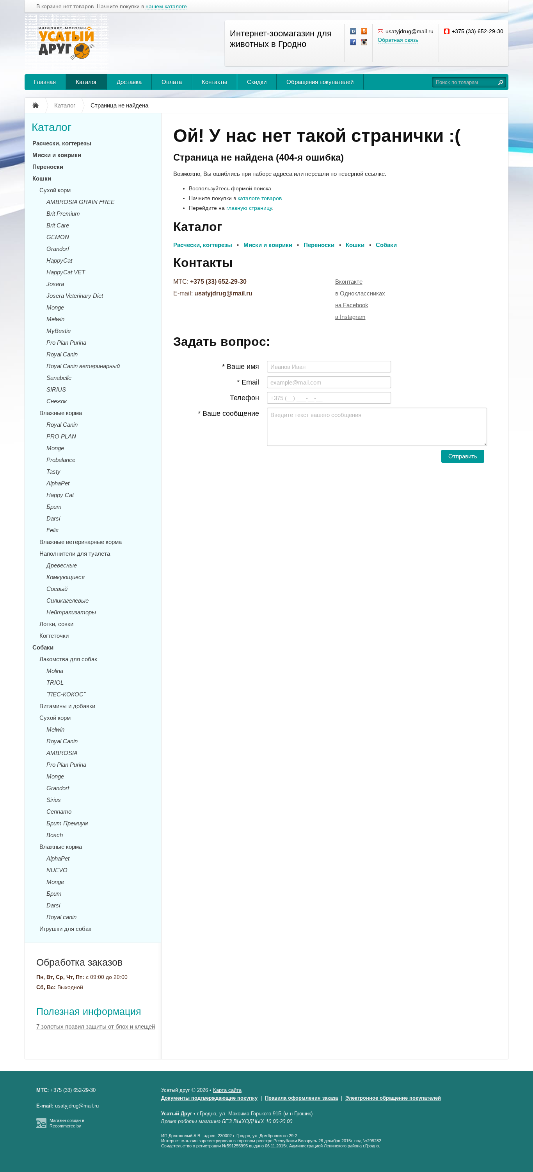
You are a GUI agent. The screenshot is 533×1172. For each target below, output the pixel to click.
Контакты (214, 82)
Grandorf (57, 248)
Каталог (86, 82)
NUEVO (57, 870)
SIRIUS (56, 389)
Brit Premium (63, 213)
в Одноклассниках (360, 293)
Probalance (60, 459)
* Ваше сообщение (228, 413)
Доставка (129, 82)
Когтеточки (54, 635)
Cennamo (58, 811)
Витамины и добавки (67, 706)
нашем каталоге (166, 6)
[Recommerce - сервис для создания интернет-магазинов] (41, 1126)
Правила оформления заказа (301, 1098)
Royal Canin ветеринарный (83, 366)
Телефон (244, 398)
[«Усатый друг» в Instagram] (364, 42)
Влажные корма (60, 413)
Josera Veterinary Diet (74, 295)
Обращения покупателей (320, 82)
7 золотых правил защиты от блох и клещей (95, 1026)
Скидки (256, 82)
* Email (248, 382)
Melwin (55, 319)
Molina (54, 670)
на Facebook (351, 305)
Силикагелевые (67, 600)
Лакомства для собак (68, 659)
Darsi (53, 518)
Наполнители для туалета (74, 553)
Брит (54, 506)
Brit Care (57, 225)
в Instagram (350, 316)
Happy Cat (60, 495)
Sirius (53, 799)
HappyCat (59, 260)
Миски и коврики (56, 155)
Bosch (54, 835)
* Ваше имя (240, 366)
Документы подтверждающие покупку (209, 1098)
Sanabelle (58, 377)
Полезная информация (88, 1011)
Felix (52, 530)
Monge (55, 307)
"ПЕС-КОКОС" (65, 694)
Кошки (41, 178)
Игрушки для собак (65, 928)
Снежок (56, 401)
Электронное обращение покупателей (393, 1098)
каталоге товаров (260, 198)
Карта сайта (227, 1090)
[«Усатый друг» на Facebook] (353, 42)
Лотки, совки (56, 624)
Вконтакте (348, 281)
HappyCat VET (65, 272)
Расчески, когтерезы (61, 143)
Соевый (57, 588)
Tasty (53, 471)
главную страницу (249, 208)
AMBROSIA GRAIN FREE (80, 202)
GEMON (57, 237)
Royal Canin (62, 354)
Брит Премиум (67, 823)
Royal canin (61, 917)
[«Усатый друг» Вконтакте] (353, 31)
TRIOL (55, 682)
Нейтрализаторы (71, 612)
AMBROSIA (62, 753)
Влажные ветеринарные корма (80, 542)
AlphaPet (57, 483)
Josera (55, 284)
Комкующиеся (65, 577)
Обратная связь (398, 40)
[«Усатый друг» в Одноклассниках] (364, 31)
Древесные (61, 565)
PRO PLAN (61, 436)
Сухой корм (55, 190)
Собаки (42, 647)
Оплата (172, 82)
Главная (45, 82)
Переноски (47, 166)
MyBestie (58, 330)
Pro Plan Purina (66, 342)
